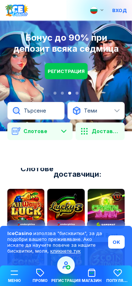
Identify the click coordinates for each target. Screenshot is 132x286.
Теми (90, 111)
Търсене (35, 111)
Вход (119, 10)
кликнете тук (65, 251)
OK (116, 242)
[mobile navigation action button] (66, 265)
